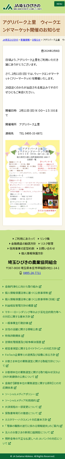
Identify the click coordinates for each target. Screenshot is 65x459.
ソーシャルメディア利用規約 (20, 400)
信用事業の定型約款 (22, 248)
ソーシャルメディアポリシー (20, 394)
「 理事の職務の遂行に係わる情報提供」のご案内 (32, 426)
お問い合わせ (47, 248)
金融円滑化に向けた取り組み (21, 286)
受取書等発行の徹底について (21, 413)
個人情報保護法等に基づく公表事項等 (26, 293)
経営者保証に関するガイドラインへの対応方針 (31, 348)
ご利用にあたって (25, 238)
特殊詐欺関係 (13, 335)
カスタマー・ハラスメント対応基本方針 (26, 419)
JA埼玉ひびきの (22, 7)
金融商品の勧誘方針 (23, 243)
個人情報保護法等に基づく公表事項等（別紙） (30, 299)
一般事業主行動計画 (16, 323)
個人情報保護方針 (32, 253)
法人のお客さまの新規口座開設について (27, 432)
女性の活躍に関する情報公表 (21, 329)
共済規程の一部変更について (21, 407)
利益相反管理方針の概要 (19, 305)
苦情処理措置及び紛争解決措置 (23, 342)
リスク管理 (47, 243)
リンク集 (45, 238)
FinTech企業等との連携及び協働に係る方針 (30, 354)
